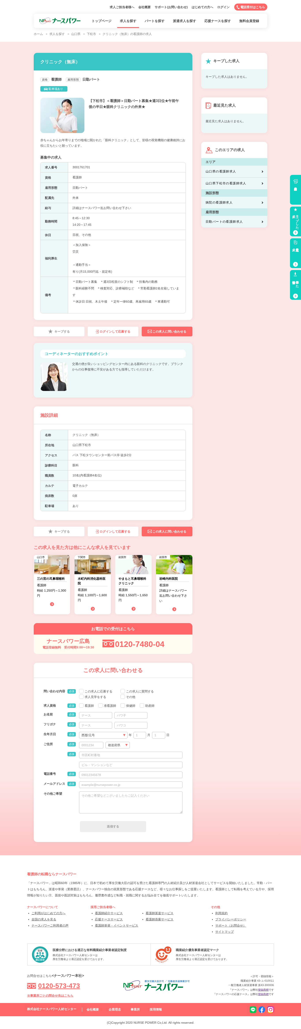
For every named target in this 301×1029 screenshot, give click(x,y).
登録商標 (263, 989)
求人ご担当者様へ (122, 7)
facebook (261, 1009)
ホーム (38, 34)
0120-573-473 (59, 985)
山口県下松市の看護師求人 (226, 183)
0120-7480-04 (139, 644)
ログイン (223, 7)
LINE (253, 1009)
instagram (270, 1009)
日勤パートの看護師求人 (224, 221)
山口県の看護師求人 (221, 171)
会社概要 (144, 7)
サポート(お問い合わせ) (171, 7)
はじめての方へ (202, 7)
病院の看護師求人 (219, 202)
